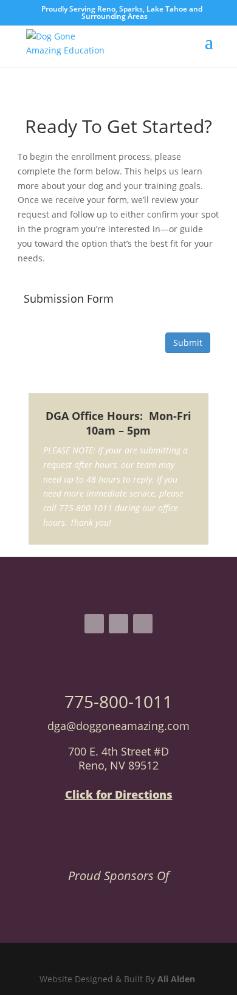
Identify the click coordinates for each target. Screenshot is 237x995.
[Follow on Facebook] (94, 623)
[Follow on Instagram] (118, 623)
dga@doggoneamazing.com (118, 725)
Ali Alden (177, 979)
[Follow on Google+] (143, 623)
